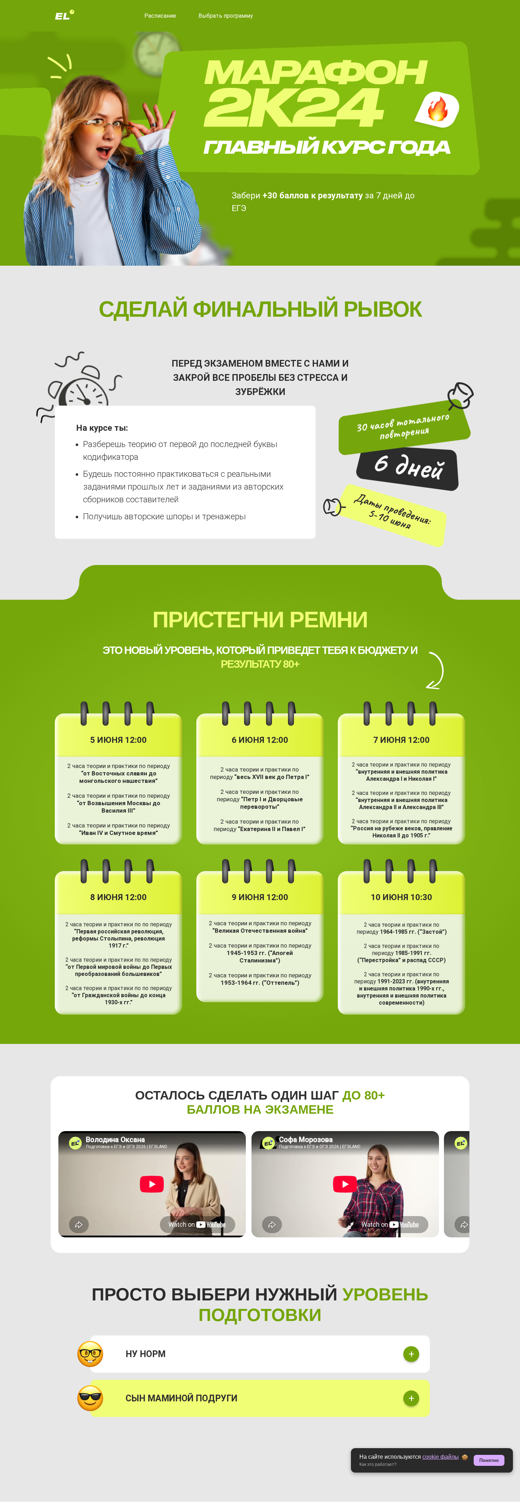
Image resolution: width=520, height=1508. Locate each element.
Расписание (160, 15)
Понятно (489, 1460)
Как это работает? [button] (378, 1464)
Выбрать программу (225, 15)
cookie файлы (440, 1457)
